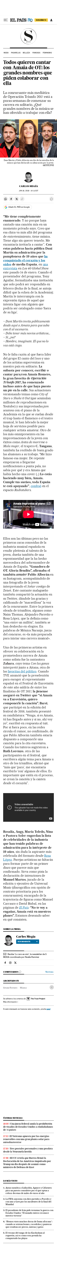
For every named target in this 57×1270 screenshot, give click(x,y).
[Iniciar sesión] (51, 20)
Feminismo (47, 53)
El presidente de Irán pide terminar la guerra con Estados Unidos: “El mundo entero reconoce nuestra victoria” (29, 1213)
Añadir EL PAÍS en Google (19, 207)
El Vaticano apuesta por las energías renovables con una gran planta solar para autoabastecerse (26, 1139)
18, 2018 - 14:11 (28, 191)
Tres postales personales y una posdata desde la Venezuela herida (28, 1150)
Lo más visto (10, 1181)
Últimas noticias (12, 1118)
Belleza (26, 53)
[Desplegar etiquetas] (52, 987)
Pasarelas (15, 53)
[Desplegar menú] (5, 20)
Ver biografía (24, 941)
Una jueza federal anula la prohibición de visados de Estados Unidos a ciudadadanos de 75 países (28, 1126)
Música (23, 987)
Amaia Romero (10, 987)
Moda (6, 53)
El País (23, 907)
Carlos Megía (28, 186)
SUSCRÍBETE (41, 20)
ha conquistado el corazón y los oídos (25, 260)
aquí (48, 1009)
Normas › (49, 972)
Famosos (36, 53)
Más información (10, 1002)
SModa (28, 36)
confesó (36, 486)
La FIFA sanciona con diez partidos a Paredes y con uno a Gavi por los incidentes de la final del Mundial (28, 1202)
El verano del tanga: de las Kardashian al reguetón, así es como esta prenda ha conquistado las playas (25, 1235)
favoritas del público (22, 671)
